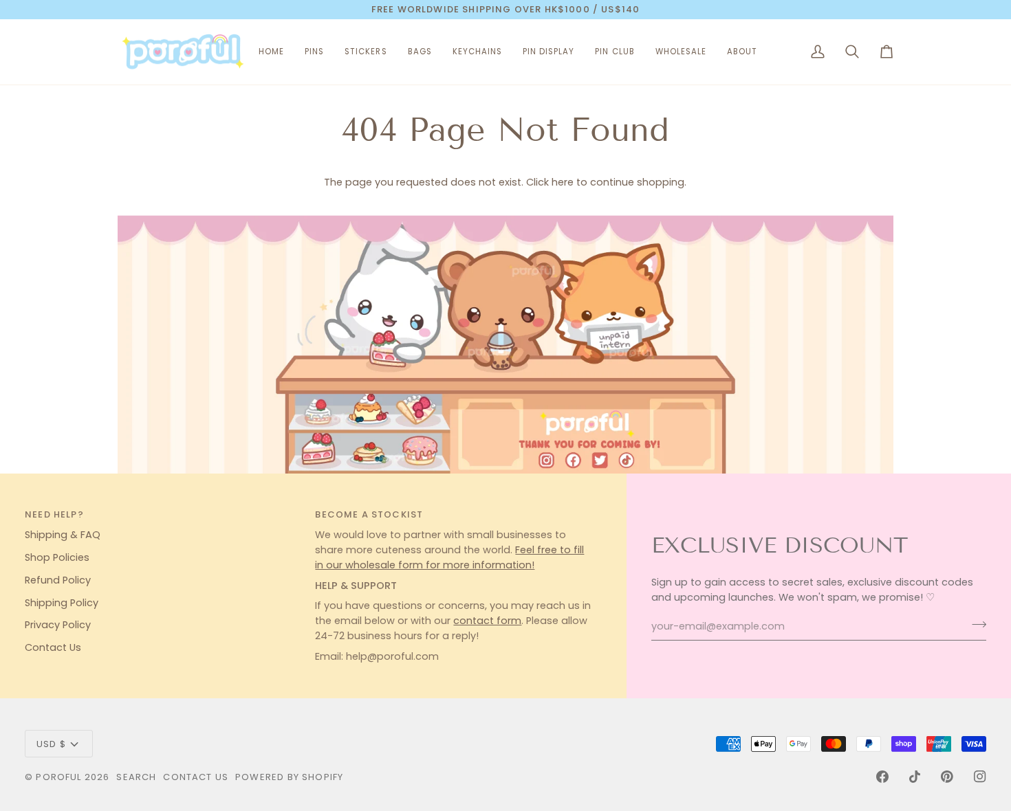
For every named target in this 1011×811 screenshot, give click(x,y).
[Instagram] (980, 776)
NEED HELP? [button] (54, 514)
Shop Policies (57, 557)
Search (136, 777)
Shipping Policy (61, 603)
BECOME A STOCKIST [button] (369, 514)
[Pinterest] (947, 776)
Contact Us (53, 647)
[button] (314, 52)
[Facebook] (882, 776)
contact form (487, 620)
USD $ (51, 744)
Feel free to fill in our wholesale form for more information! (449, 557)
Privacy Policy (58, 625)
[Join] (975, 625)
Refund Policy (58, 580)
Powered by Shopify (289, 777)
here (563, 182)
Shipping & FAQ (62, 535)
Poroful (58, 777)
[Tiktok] (914, 776)
